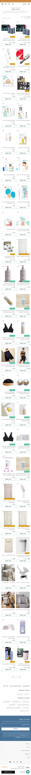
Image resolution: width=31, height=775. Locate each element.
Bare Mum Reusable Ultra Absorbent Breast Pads (9, 393)
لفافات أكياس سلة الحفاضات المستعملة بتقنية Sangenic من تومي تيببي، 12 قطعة (8, 40)
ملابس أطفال (26, 701)
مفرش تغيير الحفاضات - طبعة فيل (23, 257)
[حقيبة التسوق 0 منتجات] (2, 4)
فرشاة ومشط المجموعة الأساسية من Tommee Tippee (8, 67)
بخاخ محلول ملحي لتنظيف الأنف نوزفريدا (8, 148)
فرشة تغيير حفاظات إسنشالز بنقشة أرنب (23, 529)
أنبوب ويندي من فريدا (10, 229)
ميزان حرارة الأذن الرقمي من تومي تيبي (8, 665)
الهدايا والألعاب (12, 704)
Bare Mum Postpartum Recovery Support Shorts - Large (8, 366)
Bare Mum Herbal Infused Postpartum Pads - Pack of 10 (24, 447)
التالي (13, 676)
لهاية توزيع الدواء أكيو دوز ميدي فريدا (23, 203)
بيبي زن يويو (20, 694)
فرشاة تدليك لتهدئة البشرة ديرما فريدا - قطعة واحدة (8, 203)
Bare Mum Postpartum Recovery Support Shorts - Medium (23, 366)
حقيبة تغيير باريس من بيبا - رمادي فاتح (23, 610)
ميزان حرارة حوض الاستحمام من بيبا (23, 637)
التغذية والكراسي (6, 701)
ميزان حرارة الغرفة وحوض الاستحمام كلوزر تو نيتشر (10, 257)
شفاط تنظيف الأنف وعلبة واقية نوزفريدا (23, 175)
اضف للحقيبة (23, 44)
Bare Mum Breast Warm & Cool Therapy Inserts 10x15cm (23, 393)
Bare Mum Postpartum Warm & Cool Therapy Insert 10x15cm (8, 311)
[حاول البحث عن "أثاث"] (13, 4)
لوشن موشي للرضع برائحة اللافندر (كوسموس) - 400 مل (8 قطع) (8, 284)
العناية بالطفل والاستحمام (15, 7)
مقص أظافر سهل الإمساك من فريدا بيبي (8, 121)
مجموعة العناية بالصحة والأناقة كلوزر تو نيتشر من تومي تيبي (23, 94)
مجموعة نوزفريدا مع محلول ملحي (9, 175)
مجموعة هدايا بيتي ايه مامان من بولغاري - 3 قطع (8, 637)
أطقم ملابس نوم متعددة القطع (13, 707)
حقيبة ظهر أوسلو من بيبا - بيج (9, 609)
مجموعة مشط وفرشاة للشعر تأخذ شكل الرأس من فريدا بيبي (23, 230)
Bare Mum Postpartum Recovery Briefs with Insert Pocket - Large (23, 474)
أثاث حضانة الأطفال (16, 701)
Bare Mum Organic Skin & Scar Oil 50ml (8, 420)
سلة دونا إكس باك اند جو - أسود (23, 582)
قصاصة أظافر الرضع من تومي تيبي (23, 67)
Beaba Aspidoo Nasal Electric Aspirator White (24, 502)
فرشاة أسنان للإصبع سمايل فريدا (24, 148)
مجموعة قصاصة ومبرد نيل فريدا (23, 120)
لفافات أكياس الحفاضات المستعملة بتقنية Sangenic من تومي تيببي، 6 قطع (23, 40)
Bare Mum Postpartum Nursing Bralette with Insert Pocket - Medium (8, 338)
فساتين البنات (26, 707)
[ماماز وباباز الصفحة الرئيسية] (25, 4)
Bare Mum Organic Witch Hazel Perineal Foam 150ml (23, 338)
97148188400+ (18, 737)
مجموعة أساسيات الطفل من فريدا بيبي (9, 94)
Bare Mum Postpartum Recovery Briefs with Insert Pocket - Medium (23, 311)
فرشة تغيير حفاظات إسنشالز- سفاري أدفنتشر (8, 529)
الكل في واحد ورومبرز (24, 710)
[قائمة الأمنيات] (18, 22)
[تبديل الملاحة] (29, 4)
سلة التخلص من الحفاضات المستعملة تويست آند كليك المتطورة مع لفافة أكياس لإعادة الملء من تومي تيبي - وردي (23, 665)
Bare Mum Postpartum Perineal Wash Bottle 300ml (23, 420)
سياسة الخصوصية (23, 734)
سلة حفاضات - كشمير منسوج (8, 582)
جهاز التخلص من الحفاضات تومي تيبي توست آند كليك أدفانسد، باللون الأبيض (23, 556)
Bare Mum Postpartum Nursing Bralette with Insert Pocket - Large (8, 447)
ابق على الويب (23, 772)
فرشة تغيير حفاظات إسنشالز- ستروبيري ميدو (8, 502)
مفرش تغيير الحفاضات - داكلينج (8, 555)
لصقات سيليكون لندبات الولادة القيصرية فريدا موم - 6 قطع (8, 474)
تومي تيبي (27, 694)
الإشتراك (15, 729)
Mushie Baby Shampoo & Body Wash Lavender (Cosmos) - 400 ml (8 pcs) (23, 284)
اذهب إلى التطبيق (8, 772)
